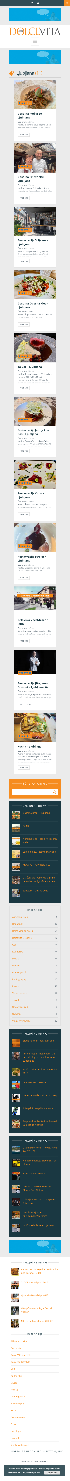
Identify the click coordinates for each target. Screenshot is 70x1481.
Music (15, 958)
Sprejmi (52, 1472)
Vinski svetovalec (21, 1020)
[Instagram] (38, 3)
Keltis (26, 825)
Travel (15, 1000)
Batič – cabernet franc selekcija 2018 (40, 1071)
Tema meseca (19, 993)
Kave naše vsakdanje (34, 1173)
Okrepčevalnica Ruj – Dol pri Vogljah (36, 1310)
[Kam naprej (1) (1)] (35, 20)
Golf (14, 944)
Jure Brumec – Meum (34, 1082)
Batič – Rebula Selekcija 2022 (38, 1225)
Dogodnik (17, 923)
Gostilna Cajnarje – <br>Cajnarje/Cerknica (35, 1214)
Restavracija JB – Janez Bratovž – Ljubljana (33, 685)
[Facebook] (32, 3)
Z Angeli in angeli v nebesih (38, 1108)
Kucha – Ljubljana (30, 746)
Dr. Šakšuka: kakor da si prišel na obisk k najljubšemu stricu (39, 879)
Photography (19, 979)
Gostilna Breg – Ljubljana (36, 812)
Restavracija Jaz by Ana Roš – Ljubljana (33, 432)
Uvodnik (16, 1013)
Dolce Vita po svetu (22, 930)
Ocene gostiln (19, 972)
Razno (15, 986)
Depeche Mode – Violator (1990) (40, 1095)
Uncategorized (20, 1006)
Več (38, 1472)
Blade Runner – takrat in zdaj (39, 1040)
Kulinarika (17, 951)
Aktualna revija (20, 916)
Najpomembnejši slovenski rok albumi (39, 1162)
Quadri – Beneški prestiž (34, 1295)
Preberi (24, 134)
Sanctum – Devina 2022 (35, 890)
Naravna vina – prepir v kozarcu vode (40, 840)
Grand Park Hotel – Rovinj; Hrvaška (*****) (40, 1149)
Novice (16, 965)
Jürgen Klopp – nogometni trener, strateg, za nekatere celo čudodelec (39, 1057)
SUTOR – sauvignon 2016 (34, 1282)
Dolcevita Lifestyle (22, 937)
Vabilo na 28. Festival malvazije (39, 851)
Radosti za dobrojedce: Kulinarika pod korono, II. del (39, 1271)
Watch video (27, 704)
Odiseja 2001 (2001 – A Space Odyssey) (39, 1201)
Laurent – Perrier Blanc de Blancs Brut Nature (37, 1188)
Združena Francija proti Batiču (37, 1321)
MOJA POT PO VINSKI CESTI (37, 864)
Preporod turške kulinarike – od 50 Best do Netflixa (40, 1123)
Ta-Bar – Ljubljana (30, 367)
